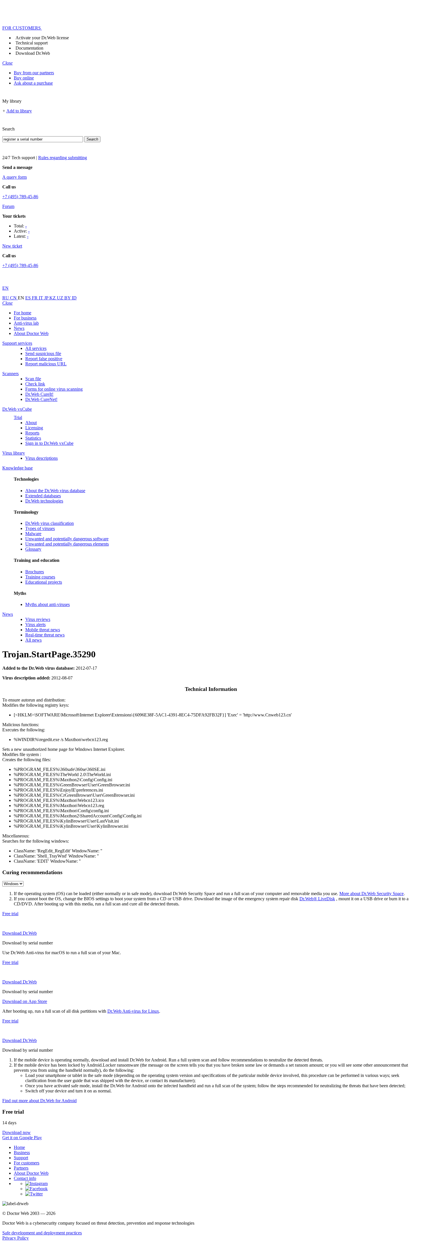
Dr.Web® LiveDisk (317, 898)
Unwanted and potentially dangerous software (67, 538)
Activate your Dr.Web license (42, 37)
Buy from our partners (34, 72)
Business (22, 1152)
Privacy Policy (15, 1238)
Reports (32, 432)
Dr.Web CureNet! (41, 399)
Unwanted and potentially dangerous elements (67, 543)
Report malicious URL (46, 363)
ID (74, 297)
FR (35, 297)
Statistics (33, 438)
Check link (35, 383)
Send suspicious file (43, 353)
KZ (53, 297)
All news (33, 640)
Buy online (24, 77)
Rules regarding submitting (62, 157)
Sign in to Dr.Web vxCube (49, 443)
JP (46, 297)
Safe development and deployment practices (42, 1232)
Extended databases (43, 495)
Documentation (29, 48)
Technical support (32, 42)
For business (25, 317)
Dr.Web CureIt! (39, 394)
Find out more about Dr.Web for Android (39, 1100)
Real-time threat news (45, 634)
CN (14, 297)
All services (36, 348)
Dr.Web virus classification (49, 523)
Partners (21, 1168)
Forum (8, 206)
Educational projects (43, 582)
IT (41, 297)
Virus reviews (37, 619)
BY (68, 297)
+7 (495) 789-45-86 (20, 196)
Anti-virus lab (26, 323)
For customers (26, 1162)
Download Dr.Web (33, 53)
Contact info (25, 1178)
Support (21, 1157)
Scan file (33, 378)
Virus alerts (35, 624)
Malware (33, 533)
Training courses (40, 576)
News (19, 328)
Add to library (19, 110)
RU (6, 297)
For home (22, 312)
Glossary (33, 549)
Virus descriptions (41, 458)
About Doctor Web (31, 333)
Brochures (34, 571)
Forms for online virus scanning (54, 389)
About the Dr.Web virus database (55, 490)
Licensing (34, 427)
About (31, 422)
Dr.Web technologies (44, 500)
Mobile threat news (42, 629)
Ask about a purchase (33, 83)
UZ (60, 297)
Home (19, 1147)
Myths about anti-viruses (47, 604)
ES (28, 297)
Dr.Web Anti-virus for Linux (133, 1011)
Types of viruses (40, 528)
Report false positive (43, 358)
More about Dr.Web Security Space (371, 893)
